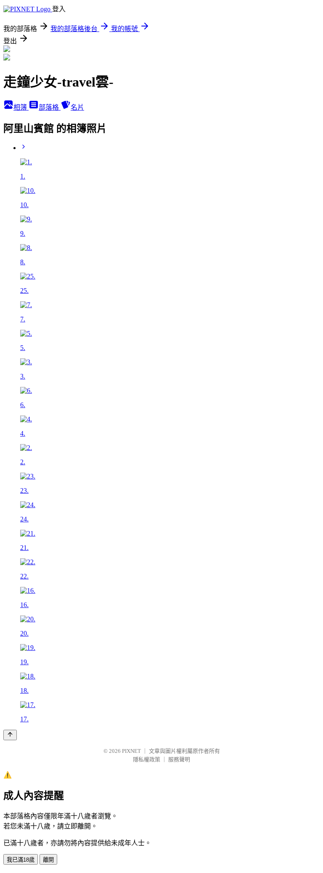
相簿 (21, 107)
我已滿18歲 (20, 860)
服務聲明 (179, 759)
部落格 (50, 107)
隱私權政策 (146, 759)
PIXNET (131, 751)
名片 (77, 107)
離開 (48, 860)
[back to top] (10, 735)
